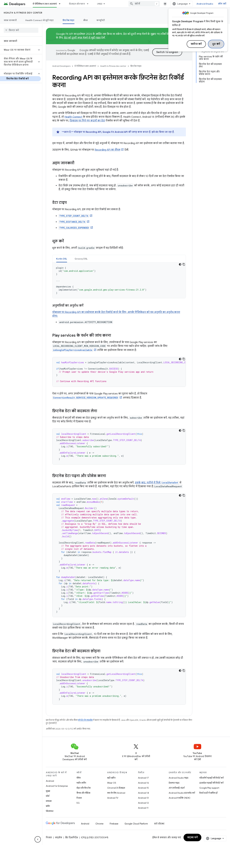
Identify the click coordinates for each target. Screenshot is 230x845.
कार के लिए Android (116, 792)
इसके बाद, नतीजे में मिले (148, 482)
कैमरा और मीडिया (83, 792)
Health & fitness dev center (23, 12)
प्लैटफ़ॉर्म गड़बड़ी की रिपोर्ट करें (211, 777)
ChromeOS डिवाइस (116, 787)
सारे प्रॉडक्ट (159, 823)
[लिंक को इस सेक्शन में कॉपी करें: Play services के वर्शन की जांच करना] (114, 336)
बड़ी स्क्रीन (111, 777)
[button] (18, 49)
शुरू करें (216, 44)
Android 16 (143, 782)
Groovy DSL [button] (81, 258)
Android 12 (143, 802)
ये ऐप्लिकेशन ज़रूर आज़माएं (45, 3)
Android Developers (61, 66)
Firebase (114, 823)
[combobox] (144, 4)
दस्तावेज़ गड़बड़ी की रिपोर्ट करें (211, 782)
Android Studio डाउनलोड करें (182, 792)
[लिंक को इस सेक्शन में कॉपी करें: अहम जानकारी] (77, 163)
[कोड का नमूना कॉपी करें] (184, 264)
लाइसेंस (58, 837)
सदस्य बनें (192, 837)
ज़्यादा (99, 3)
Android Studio (205, 3)
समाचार (49, 801)
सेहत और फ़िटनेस (84, 787)
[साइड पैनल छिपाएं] (38, 839)
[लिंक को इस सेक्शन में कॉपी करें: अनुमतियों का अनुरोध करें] (86, 306)
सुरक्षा (48, 791)
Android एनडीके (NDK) (179, 797)
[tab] (61, 258)
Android (50, 780)
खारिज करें (196, 44)
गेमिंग (79, 777)
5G (78, 802)
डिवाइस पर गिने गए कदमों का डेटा (87, 120)
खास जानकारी (10, 20)
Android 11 (143, 807)
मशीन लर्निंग (81, 782)
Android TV (112, 797)
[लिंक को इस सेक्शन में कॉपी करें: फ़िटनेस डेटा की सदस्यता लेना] (100, 411)
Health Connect (73, 116)
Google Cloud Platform (136, 823)
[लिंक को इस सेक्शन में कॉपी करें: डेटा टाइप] (70, 203)
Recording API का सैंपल (107, 149)
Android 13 (143, 797)
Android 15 (143, 787)
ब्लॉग (48, 806)
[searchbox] (21, 30)
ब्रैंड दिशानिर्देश (71, 837)
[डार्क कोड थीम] (180, 264)
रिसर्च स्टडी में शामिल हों (208, 792)
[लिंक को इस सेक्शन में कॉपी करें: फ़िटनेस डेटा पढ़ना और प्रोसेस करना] (109, 476)
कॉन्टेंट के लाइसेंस (85, 720)
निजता (79, 797)
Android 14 (143, 792)
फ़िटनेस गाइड (68, 20)
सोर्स (47, 796)
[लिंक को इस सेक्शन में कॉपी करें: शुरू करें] (67, 241)
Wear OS (111, 782)
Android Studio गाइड (178, 777)
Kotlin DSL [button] (61, 258)
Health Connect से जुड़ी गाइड (39, 20)
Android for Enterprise (57, 786)
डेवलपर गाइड (174, 782)
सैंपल (85, 20)
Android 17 (143, 777)
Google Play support (209, 787)
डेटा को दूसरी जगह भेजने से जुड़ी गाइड (82, 37)
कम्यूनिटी (101, 20)
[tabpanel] (119, 280)
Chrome (99, 823)
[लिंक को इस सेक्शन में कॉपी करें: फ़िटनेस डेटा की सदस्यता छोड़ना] (103, 651)
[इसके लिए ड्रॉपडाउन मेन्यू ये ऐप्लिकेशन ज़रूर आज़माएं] (61, 4)
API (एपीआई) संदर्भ (176, 787)
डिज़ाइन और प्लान (77, 3)
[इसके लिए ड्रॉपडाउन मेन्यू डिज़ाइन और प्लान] (89, 4)
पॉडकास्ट (50, 811)
